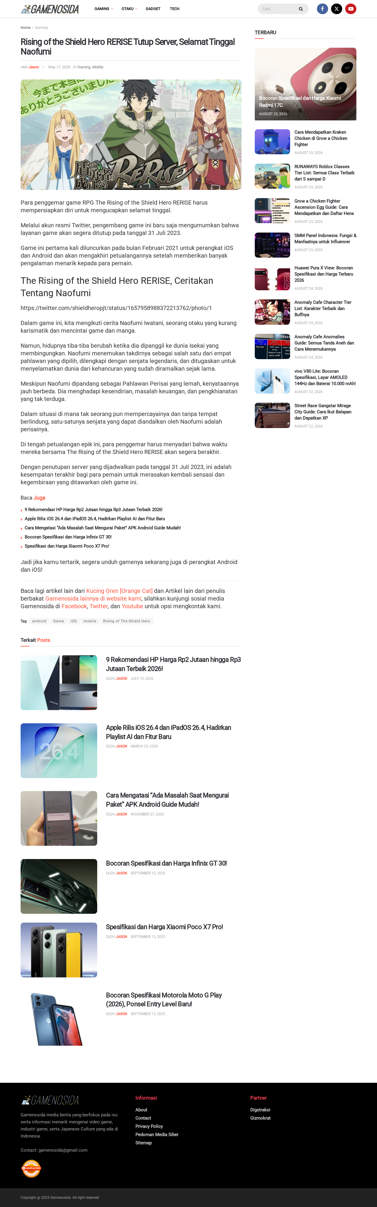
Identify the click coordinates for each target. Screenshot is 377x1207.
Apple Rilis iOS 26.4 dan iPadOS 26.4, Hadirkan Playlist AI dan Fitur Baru (95, 518)
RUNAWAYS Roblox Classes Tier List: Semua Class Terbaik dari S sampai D (325, 173)
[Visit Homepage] (50, 9)
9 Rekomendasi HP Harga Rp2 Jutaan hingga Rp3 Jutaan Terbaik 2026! (94, 509)
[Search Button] (301, 9)
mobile (90, 621)
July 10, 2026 (142, 679)
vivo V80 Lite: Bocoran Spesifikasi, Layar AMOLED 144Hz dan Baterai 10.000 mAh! (325, 377)
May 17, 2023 (59, 67)
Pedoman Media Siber (156, 1134)
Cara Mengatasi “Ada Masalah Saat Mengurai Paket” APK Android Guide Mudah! (103, 527)
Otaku (127, 8)
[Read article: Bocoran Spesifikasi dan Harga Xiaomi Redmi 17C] (305, 84)
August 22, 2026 (309, 392)
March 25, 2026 (144, 746)
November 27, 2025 (147, 814)
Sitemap (143, 1142)
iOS (74, 621)
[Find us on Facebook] (322, 9)
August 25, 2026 (273, 114)
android (39, 621)
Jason (34, 67)
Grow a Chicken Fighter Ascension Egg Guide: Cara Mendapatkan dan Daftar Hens (324, 207)
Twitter (99, 606)
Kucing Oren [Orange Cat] (119, 590)
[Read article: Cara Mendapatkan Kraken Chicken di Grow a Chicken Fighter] (272, 142)
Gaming (102, 8)
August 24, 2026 (309, 288)
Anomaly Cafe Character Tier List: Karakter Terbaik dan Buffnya (323, 308)
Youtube (132, 606)
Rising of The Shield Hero (126, 621)
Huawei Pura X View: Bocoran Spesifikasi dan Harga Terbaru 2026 (324, 274)
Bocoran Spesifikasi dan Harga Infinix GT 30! (68, 537)
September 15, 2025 (148, 873)
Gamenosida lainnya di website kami (93, 598)
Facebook (74, 606)
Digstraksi (260, 1110)
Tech (174, 8)
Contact (143, 1118)
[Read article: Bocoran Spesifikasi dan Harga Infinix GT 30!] (59, 886)
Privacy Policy (149, 1126)
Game (58, 621)
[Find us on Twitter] (336, 9)
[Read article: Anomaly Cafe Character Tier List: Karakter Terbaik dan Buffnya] (272, 312)
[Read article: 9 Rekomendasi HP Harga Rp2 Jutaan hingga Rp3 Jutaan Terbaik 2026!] (59, 682)
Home (25, 28)
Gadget (153, 8)
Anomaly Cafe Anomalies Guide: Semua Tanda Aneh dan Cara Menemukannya (324, 343)
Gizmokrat (260, 1118)
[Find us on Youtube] (350, 9)
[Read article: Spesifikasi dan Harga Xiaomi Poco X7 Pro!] (59, 950)
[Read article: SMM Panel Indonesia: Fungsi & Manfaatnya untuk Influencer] (272, 245)
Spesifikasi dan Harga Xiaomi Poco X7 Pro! (67, 546)
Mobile (97, 67)
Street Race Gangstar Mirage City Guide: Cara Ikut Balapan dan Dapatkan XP (323, 412)
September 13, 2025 (148, 937)
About (141, 1110)
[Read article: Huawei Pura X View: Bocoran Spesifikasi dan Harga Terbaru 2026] (272, 277)
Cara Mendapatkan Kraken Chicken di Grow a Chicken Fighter (321, 138)
